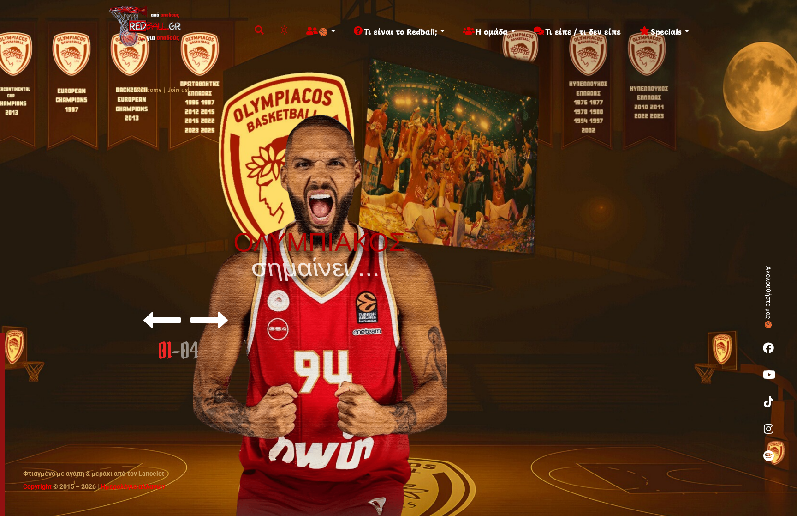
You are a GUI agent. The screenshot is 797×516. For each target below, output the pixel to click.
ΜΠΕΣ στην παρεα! (325, 369)
